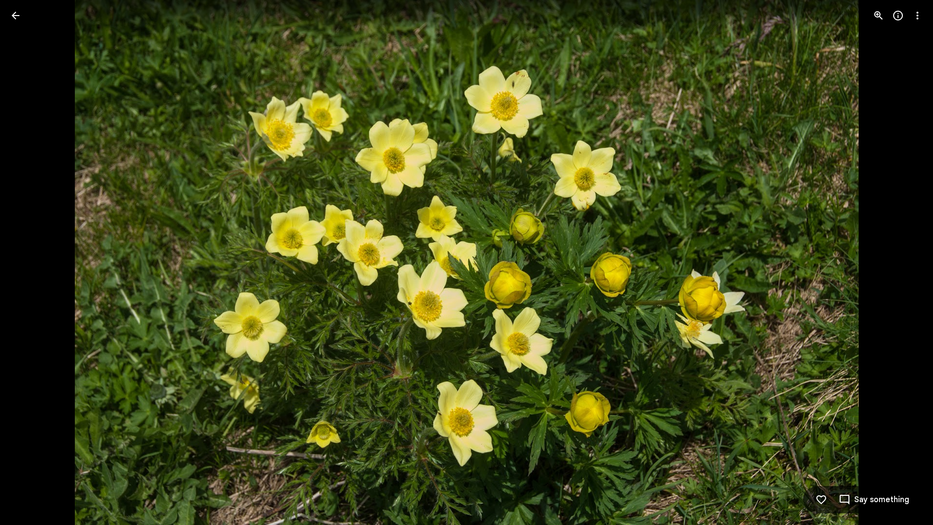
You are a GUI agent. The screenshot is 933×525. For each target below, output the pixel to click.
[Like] (821, 500)
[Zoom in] (878, 15)
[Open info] (898, 15)
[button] (27, 262)
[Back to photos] (15, 15)
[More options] (917, 15)
